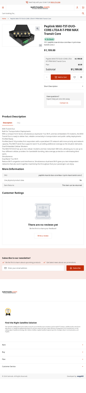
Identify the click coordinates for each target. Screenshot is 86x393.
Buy (3, 352)
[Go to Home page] (40, 7)
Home (4, 19)
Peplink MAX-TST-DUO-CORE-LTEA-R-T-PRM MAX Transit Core (30, 19)
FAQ (18, 123)
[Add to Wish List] (74, 77)
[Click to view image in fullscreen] (37, 28)
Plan (3, 359)
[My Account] (77, 7)
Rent (4, 345)
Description (7, 123)
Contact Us (64, 103)
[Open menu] (3, 7)
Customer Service (9, 366)
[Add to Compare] (81, 77)
